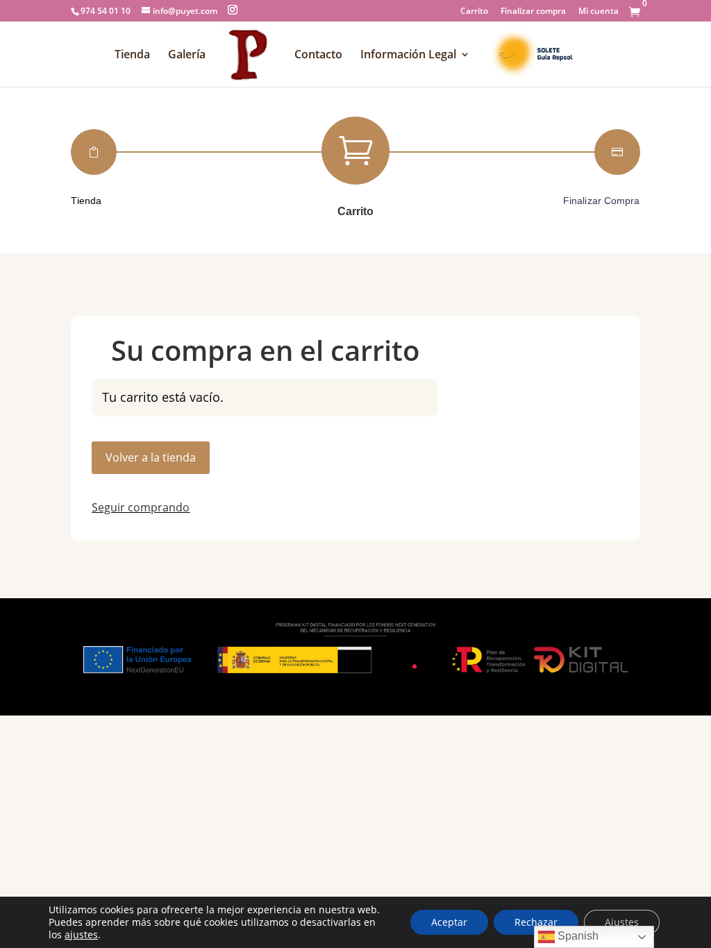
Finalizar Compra (601, 200)
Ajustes (622, 922)
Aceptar (449, 922)
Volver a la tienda (151, 457)
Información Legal (408, 55)
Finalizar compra (533, 12)
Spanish (577, 936)
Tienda (132, 55)
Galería (187, 55)
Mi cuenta (598, 12)
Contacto (318, 55)
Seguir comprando (141, 507)
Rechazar (536, 922)
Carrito (474, 12)
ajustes (81, 935)
